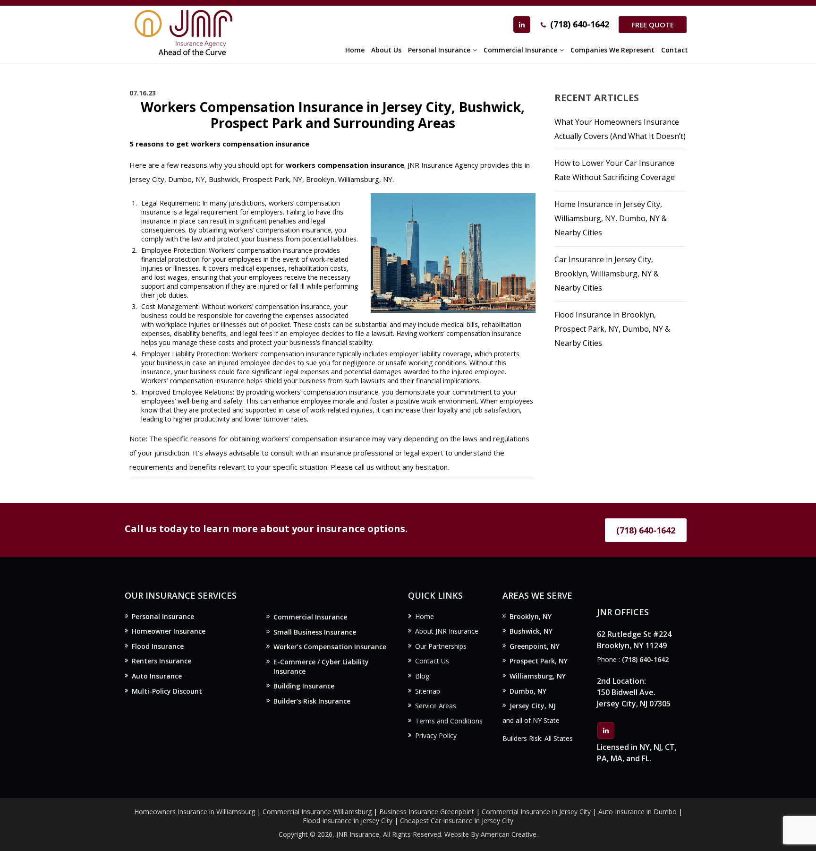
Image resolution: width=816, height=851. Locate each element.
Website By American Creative (490, 834)
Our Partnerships (441, 646)
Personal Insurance (163, 616)
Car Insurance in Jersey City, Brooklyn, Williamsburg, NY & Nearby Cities (606, 273)
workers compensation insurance (345, 165)
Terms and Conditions (449, 720)
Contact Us (432, 660)
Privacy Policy (436, 735)
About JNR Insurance (446, 631)
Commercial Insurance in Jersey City (536, 811)
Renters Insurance (161, 660)
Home (424, 616)
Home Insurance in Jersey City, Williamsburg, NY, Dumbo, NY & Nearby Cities (610, 218)
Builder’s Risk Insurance (311, 700)
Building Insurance (303, 685)
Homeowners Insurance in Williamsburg (194, 811)
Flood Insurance (158, 646)
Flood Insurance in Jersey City (347, 820)
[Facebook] (521, 24)
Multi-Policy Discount (167, 691)
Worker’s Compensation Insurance (329, 646)
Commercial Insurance (310, 616)
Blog (422, 675)
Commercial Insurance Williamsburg (317, 811)
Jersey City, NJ (533, 705)
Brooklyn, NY (531, 616)
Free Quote (652, 24)
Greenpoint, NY (535, 646)
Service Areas (435, 705)
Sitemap (427, 691)
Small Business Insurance (314, 632)
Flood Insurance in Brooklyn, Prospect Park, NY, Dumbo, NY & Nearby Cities (612, 328)
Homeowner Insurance (168, 631)
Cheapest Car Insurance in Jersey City (456, 820)
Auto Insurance (157, 675)
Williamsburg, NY (538, 675)
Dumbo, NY (528, 691)
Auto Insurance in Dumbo (637, 811)
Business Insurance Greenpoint (427, 811)
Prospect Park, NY (539, 660)
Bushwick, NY (531, 631)
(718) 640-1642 (579, 24)
